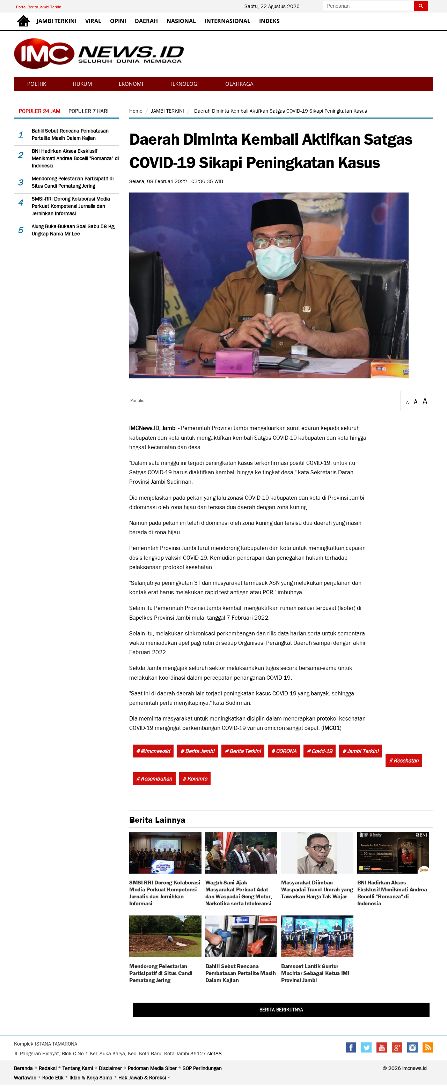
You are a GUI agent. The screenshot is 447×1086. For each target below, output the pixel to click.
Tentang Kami (78, 1068)
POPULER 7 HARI (88, 111)
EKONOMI (131, 83)
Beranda (24, 1068)
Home (135, 111)
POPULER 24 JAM (39, 111)
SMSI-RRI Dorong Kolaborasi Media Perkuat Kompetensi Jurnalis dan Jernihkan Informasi (71, 206)
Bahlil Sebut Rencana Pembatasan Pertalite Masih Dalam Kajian (240, 972)
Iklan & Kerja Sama (91, 1077)
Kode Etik (53, 1077)
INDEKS (269, 21)
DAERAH (146, 21)
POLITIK (36, 83)
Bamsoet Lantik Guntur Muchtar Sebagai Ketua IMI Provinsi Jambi (315, 972)
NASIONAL (181, 21)
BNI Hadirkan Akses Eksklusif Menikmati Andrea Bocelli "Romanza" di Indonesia (75, 158)
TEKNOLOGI (184, 83)
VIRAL (93, 21)
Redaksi (48, 1068)
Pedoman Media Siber (153, 1068)
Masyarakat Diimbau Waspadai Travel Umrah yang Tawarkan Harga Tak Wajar (317, 888)
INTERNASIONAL (227, 21)
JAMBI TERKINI (56, 21)
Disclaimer (111, 1068)
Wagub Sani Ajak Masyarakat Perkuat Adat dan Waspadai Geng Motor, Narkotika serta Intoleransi (238, 892)
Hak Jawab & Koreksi (142, 1077)
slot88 (214, 1053)
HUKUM (82, 83)
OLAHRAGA (239, 83)
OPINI (118, 21)
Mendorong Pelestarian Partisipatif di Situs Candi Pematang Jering (160, 972)
